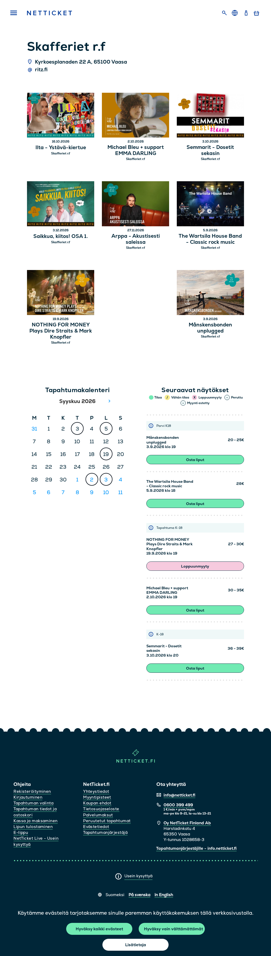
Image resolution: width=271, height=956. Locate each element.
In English (164, 894)
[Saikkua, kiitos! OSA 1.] (60, 204)
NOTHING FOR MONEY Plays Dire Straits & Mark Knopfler (60, 331)
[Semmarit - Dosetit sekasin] (210, 116)
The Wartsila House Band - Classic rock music (210, 239)
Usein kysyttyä (138, 875)
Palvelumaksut (98, 814)
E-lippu (20, 832)
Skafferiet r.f (60, 153)
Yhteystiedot (96, 791)
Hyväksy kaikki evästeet (99, 928)
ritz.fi (41, 70)
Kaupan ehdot (97, 802)
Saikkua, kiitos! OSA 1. (60, 236)
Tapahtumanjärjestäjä (105, 832)
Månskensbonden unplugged (210, 328)
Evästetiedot (96, 826)
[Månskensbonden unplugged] (210, 293)
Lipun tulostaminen (33, 826)
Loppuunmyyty (195, 566)
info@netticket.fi (179, 795)
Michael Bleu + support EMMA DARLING (135, 150)
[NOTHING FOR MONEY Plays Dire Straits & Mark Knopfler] (60, 293)
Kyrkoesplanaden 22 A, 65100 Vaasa (81, 62)
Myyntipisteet (97, 797)
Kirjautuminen (27, 797)
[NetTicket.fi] (135, 761)
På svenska (139, 894)
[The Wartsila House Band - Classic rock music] (210, 204)
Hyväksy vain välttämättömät (173, 928)
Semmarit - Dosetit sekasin (210, 150)
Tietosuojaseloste (101, 808)
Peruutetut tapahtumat (106, 820)
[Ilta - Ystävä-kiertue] (60, 116)
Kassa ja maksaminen (35, 820)
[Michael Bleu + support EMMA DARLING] (135, 116)
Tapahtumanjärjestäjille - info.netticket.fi (196, 848)
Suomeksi (115, 894)
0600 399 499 (178, 804)
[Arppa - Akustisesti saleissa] (135, 204)
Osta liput (195, 459)
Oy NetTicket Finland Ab (187, 822)
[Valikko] (13, 13)
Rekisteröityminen (32, 791)
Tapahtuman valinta (33, 802)
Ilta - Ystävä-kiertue (60, 148)
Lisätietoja (135, 944)
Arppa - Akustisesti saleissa (135, 239)
